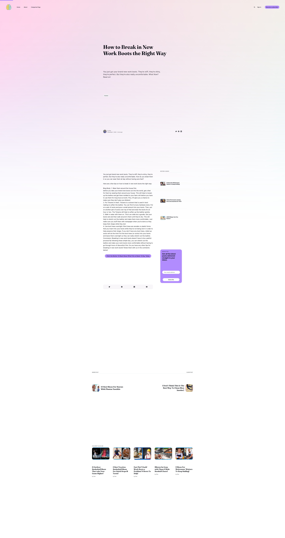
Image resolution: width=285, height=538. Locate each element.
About (25, 7)
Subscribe (171, 279)
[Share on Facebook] (178, 131)
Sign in (259, 7)
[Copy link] (146, 287)
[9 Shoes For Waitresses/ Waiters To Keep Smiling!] (184, 453)
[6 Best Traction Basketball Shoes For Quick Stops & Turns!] (121, 453)
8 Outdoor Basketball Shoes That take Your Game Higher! (99, 470)
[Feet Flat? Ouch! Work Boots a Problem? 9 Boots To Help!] (142, 453)
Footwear (106, 95)
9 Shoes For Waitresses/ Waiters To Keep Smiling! (184, 469)
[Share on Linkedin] (180, 131)
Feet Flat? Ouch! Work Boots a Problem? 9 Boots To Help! (142, 470)
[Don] (105, 131)
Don (110, 130)
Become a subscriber (272, 7)
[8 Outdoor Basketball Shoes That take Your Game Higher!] (100, 453)
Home (18, 7)
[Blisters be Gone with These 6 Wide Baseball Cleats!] (163, 453)
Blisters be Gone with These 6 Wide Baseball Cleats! (162, 469)
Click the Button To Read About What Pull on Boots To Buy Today (128, 256)
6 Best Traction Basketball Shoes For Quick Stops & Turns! (120, 470)
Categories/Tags (35, 7)
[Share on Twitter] (175, 131)
